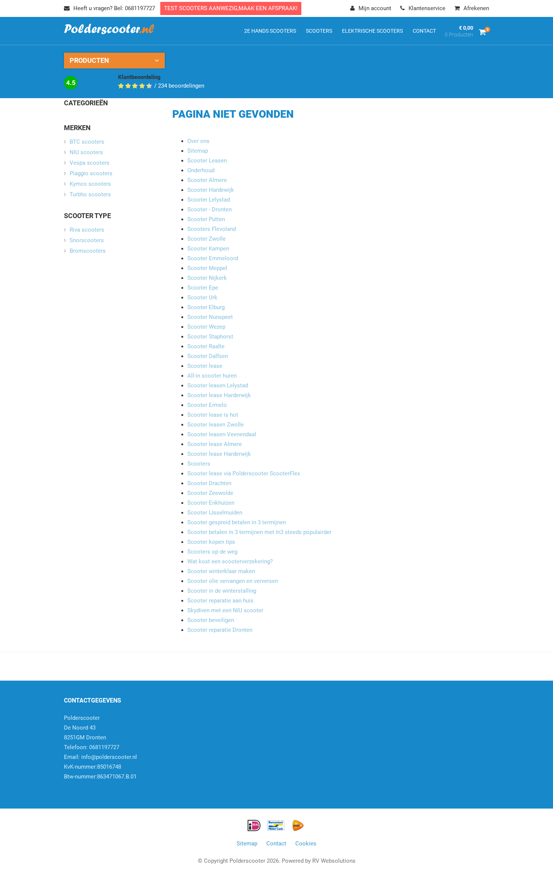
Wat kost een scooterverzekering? (230, 561)
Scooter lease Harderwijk (219, 395)
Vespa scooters (89, 162)
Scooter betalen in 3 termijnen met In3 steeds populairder (259, 532)
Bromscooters (88, 250)
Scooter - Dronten (209, 209)
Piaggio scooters (91, 173)
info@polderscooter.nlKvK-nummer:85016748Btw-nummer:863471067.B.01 (100, 767)
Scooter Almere (207, 180)
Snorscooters (87, 240)
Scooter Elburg (206, 307)
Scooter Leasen (207, 160)
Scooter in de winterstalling (221, 590)
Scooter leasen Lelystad (217, 385)
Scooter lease (204, 366)
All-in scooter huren (212, 375)
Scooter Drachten (209, 483)
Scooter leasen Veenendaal (221, 434)
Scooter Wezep (206, 326)
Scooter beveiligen (210, 620)
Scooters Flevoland (211, 229)
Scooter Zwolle (206, 238)
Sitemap (197, 150)
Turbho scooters (90, 194)
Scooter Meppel (207, 268)
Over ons (198, 141)
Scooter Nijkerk (207, 278)
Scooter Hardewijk (210, 190)
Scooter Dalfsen (207, 356)
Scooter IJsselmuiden (214, 512)
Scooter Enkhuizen (210, 502)
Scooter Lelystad (208, 199)
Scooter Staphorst (210, 336)
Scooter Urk (202, 297)
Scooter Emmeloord (212, 258)
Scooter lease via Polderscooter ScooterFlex (243, 473)
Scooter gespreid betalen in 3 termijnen (236, 522)
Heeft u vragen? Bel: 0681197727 (114, 8)
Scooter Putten (206, 219)
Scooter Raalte (206, 346)
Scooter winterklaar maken (221, 571)
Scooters (198, 463)
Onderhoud (200, 170)
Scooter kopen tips (211, 542)
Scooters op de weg (212, 551)
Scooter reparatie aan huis (220, 600)
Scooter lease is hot (212, 414)
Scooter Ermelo (207, 405)
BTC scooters (87, 141)
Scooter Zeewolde (211, 493)
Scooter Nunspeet (210, 317)
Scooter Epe (202, 287)
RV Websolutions (334, 860)
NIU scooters (86, 152)
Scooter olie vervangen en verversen (232, 581)
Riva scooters (87, 229)
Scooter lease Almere (214, 444)
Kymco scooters (90, 184)
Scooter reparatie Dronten (219, 630)
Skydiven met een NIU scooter (225, 610)
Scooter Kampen (208, 248)
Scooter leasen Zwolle (215, 424)
